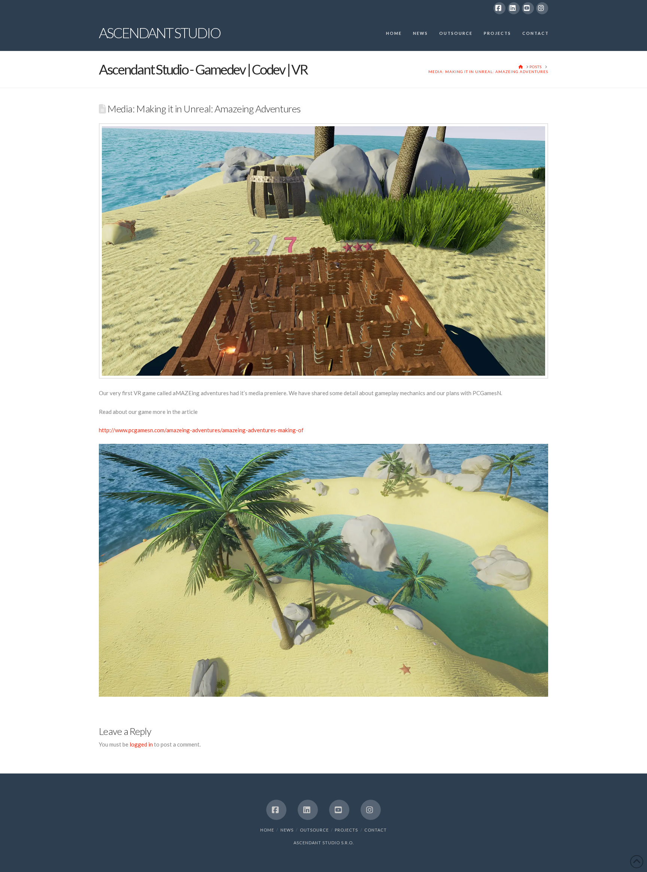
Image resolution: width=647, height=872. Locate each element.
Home (267, 829)
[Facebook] (499, 8)
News (287, 829)
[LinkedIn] (514, 8)
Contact (375, 829)
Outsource (314, 829)
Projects (346, 829)
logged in (141, 744)
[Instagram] (542, 8)
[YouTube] (528, 8)
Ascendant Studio (159, 32)
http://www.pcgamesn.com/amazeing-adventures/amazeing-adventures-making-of (201, 430)
